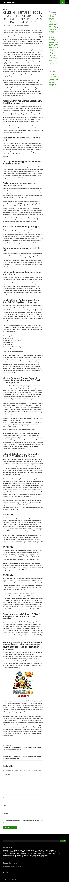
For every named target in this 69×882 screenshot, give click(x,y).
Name (5, 798)
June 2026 (51, 18)
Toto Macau (52, 86)
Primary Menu (67, 2)
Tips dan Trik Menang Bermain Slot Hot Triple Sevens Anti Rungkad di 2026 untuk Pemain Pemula (30, 856)
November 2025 (53, 24)
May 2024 (51, 54)
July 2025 (51, 31)
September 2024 (53, 47)
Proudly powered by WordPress (10, 879)
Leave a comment (24, 25)
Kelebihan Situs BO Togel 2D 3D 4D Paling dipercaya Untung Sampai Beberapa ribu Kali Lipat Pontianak (22, 747)
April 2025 (52, 36)
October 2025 (53, 26)
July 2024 (51, 50)
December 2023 (53, 62)
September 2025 (53, 28)
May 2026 (51, 19)
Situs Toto (5, 872)
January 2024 (52, 60)
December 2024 (53, 42)
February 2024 (53, 58)
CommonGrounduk (9, 2)
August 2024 (52, 49)
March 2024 (52, 57)
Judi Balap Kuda (53, 79)
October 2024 (53, 45)
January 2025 (52, 41)
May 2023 (51, 65)
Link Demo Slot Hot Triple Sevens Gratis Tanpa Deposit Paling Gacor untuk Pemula (25, 855)
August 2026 (52, 15)
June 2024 (51, 52)
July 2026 (51, 16)
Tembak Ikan (52, 84)
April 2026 (52, 21)
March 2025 (52, 37)
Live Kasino (52, 81)
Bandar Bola (52, 74)
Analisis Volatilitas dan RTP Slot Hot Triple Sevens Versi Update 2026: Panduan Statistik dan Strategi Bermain (33, 853)
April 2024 (52, 55)
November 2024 (53, 44)
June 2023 (51, 63)
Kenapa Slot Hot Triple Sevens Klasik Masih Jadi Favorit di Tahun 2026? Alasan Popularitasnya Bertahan (31, 852)
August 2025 (52, 29)
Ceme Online (52, 77)
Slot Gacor (6, 9)
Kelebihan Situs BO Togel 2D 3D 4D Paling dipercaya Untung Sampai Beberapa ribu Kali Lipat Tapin (22, 756)
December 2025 (53, 23)
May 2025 (51, 34)
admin (14, 25)
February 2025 (53, 39)
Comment (6, 774)
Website (5, 813)
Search (4, 839)
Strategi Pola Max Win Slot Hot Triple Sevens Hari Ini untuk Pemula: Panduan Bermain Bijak (28, 850)
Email (5, 805)
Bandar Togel (52, 76)
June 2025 (51, 32)
